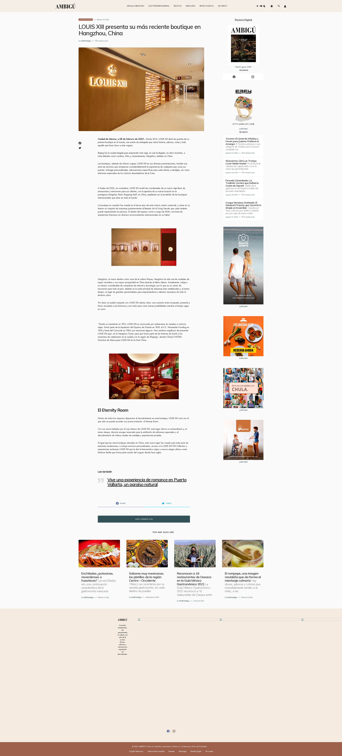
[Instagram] (252, 76)
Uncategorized (85, 19)
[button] (261, 6)
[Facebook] (234, 76)
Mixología (182, 751)
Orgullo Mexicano (136, 751)
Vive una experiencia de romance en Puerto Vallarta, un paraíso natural (146, 482)
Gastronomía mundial (155, 751)
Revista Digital (196, 751)
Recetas (171, 751)
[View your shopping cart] (271, 6)
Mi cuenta (209, 751)
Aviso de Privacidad (199, 746)
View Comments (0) (144, 519)
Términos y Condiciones (181, 746)
